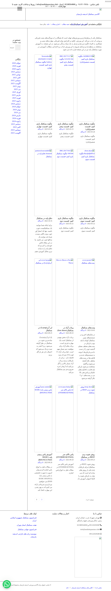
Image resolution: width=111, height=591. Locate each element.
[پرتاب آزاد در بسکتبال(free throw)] (64, 291)
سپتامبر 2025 (16, 80)
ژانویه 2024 (16, 121)
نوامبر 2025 (16, 75)
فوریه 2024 (16, 118)
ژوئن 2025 (17, 86)
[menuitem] (12, 14)
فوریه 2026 (16, 66)
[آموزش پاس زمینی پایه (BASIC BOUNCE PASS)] (43, 418)
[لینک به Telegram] (30, 14)
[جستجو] (12, 14)
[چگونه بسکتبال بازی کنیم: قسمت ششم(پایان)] (86, 88)
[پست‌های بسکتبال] (86, 291)
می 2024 (17, 112)
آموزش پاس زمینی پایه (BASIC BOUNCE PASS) (44, 457)
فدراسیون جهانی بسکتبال (27, 529)
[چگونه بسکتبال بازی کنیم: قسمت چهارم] (43, 88)
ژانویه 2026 (16, 69)
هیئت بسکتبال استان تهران (26, 525)
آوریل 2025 (16, 92)
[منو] (18, 14)
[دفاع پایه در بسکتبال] (43, 182)
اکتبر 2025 (17, 78)
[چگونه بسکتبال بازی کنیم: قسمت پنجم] (64, 88)
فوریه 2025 (16, 98)
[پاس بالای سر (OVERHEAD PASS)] (64, 418)
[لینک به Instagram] (34, 14)
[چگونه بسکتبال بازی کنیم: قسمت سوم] (86, 182)
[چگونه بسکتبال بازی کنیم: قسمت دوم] (64, 182)
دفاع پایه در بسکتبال (44, 218)
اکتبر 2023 (17, 127)
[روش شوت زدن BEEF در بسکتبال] (86, 418)
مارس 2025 (16, 95)
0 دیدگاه (83, 132)
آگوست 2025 (16, 83)
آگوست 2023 (16, 133)
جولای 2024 (16, 107)
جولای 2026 (16, 63)
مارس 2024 (16, 115)
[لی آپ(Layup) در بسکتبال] (43, 291)
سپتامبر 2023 (16, 130)
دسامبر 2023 (16, 124)
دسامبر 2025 (16, 72)
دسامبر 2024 (16, 104)
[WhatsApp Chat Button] (7, 584)
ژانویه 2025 (16, 101)
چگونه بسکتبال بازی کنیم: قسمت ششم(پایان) (87, 126)
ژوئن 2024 (17, 110)
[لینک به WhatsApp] (38, 14)
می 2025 (17, 89)
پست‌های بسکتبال (88, 328)
